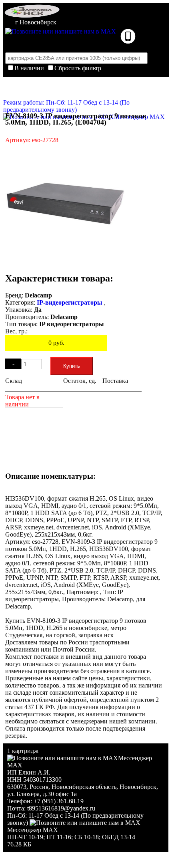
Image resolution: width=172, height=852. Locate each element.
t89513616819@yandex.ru (61, 808)
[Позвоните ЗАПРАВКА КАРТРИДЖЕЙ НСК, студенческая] (128, 41)
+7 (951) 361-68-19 (59, 801)
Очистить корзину (86, 90)
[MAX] (60, 31)
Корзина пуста (84, 79)
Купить (71, 366)
